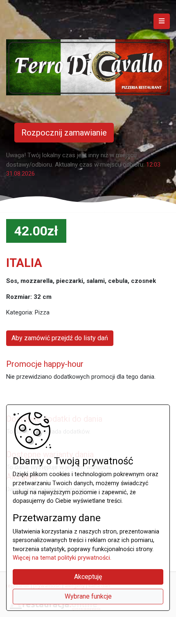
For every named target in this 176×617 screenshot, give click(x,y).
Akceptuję (88, 577)
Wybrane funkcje (88, 596)
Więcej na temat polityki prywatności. (62, 557)
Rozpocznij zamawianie (64, 133)
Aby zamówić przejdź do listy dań (59, 338)
